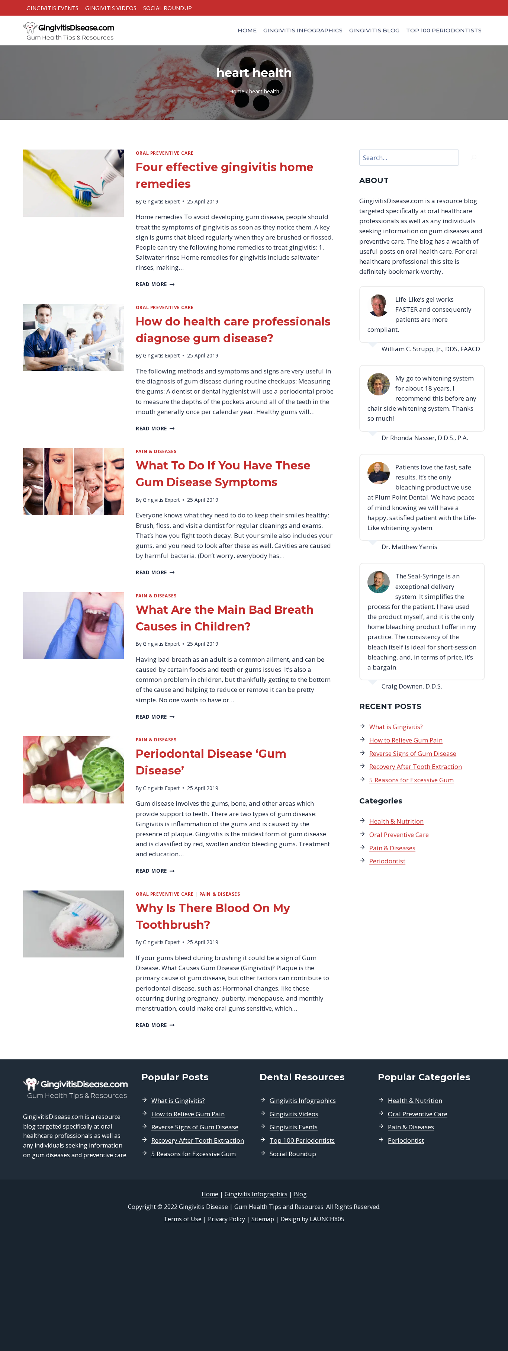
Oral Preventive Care (165, 153)
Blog (300, 1194)
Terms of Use (183, 1219)
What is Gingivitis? (396, 726)
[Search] (474, 158)
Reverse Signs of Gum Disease (412, 753)
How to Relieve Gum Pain (406, 740)
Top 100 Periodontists (444, 30)
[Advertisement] (254, 1287)
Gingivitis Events (52, 8)
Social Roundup (167, 8)
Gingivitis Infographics (303, 30)
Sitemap (262, 1219)
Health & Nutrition (396, 821)
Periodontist (387, 861)
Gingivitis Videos (110, 8)
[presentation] (73, 183)
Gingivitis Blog (374, 30)
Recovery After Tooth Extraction (415, 766)
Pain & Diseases (156, 451)
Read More (155, 284)
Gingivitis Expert (161, 201)
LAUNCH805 (327, 1219)
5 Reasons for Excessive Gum (411, 780)
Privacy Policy (226, 1219)
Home (247, 30)
